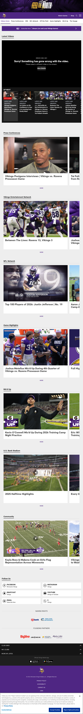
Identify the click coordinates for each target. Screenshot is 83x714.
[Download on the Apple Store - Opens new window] (34, 661)
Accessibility (41, 684)
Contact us (41, 687)
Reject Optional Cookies (71, 710)
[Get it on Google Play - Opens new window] (48, 662)
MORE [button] (41, 188)
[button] (41, 68)
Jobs (41, 690)
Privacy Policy (41, 680)
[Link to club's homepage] (4, 14)
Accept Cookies (55, 710)
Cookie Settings (7, 710)
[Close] (80, 696)
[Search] (76, 15)
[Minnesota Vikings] (41, 670)
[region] (41, 703)
